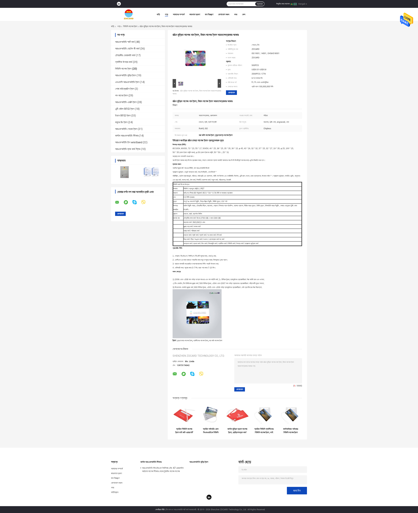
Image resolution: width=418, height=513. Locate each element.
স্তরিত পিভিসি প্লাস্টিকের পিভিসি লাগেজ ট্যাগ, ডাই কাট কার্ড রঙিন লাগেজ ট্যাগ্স (264, 431)
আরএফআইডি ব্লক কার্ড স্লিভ (127, 149)
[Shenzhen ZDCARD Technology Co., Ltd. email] (119, 202)
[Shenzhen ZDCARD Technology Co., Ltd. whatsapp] (128, 202)
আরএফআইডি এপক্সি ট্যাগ (126, 102)
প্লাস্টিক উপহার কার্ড (123, 62)
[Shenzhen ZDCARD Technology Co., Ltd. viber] (145, 202)
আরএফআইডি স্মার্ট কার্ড (125, 41)
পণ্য (166, 14)
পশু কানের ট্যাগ (121, 95)
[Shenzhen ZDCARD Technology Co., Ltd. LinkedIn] (119, 4)
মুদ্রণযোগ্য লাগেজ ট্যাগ (184, 340)
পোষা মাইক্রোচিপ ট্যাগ (124, 88)
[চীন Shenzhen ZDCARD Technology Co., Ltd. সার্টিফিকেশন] (124, 172)
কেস (243, 14)
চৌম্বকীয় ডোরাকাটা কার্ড (125, 55)
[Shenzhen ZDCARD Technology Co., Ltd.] (129, 14)
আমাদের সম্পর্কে (179, 14)
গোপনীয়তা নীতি (160, 509)
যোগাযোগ (231, 92)
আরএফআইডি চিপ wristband (128, 142)
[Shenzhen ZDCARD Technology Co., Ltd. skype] (136, 202)
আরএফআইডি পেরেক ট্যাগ (126, 128)
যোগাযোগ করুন (223, 14)
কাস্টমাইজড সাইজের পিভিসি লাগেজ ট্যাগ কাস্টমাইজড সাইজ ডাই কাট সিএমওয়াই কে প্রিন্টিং (290, 431)
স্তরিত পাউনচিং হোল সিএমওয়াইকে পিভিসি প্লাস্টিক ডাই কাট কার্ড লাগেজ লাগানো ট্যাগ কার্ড (211, 431)
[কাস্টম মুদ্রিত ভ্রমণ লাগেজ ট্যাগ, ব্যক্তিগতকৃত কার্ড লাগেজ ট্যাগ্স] (237, 414)
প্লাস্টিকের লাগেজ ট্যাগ (200, 340)
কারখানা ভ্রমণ (194, 14)
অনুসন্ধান (260, 4)
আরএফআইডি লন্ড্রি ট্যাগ (125, 75)
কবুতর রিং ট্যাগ (121, 122)
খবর (235, 14)
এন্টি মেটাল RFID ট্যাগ (124, 108)
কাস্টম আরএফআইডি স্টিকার (126, 135)
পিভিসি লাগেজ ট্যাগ (130, 26)
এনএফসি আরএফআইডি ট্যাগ (127, 82)
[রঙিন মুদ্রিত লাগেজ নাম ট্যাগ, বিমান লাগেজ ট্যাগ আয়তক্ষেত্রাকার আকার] (195, 59)
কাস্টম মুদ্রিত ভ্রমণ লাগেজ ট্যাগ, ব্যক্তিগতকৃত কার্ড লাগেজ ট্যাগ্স (237, 431)
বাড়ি (158, 14)
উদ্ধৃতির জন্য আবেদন (283, 4)
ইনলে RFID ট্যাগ (123, 115)
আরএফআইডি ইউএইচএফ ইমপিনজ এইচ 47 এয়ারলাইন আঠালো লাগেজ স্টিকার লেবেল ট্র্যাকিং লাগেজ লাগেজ (163, 469)
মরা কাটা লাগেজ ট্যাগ (215, 340)
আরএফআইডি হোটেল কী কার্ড (127, 48)
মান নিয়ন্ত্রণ (209, 14)
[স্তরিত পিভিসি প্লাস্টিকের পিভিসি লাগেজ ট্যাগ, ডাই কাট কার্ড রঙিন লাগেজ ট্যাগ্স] (263, 414)
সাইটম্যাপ (115, 492)
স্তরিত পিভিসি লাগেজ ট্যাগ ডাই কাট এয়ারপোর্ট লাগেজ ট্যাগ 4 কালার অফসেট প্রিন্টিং (184, 431)
